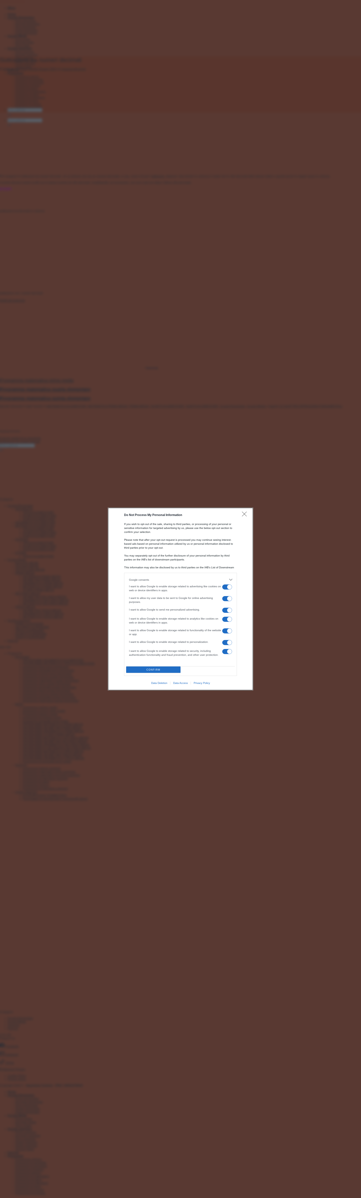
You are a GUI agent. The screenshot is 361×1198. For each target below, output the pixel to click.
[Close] (245, 515)
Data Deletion (159, 682)
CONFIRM (153, 669)
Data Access (180, 682)
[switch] (227, 587)
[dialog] (180, 599)
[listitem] (180, 580)
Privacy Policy (202, 682)
